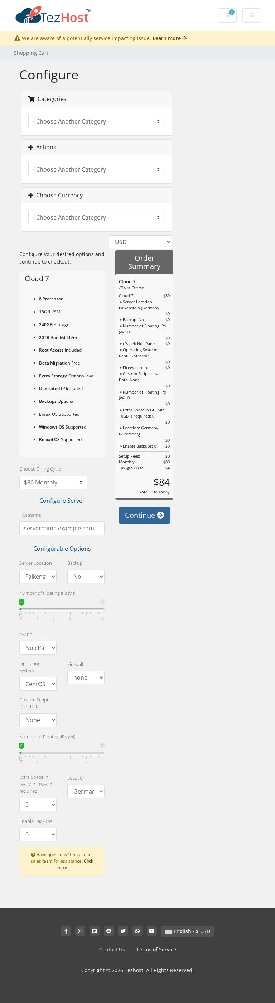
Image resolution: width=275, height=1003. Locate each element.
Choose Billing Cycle (40, 469)
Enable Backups (35, 821)
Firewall (75, 664)
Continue (141, 515)
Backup (75, 563)
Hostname (30, 515)
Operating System (29, 667)
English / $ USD (191, 931)
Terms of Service (156, 949)
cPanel (26, 634)
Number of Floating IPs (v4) (47, 593)
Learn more (167, 38)
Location (76, 778)
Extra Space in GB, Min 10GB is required (35, 784)
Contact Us (112, 949)
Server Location (35, 563)
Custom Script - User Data (35, 703)
